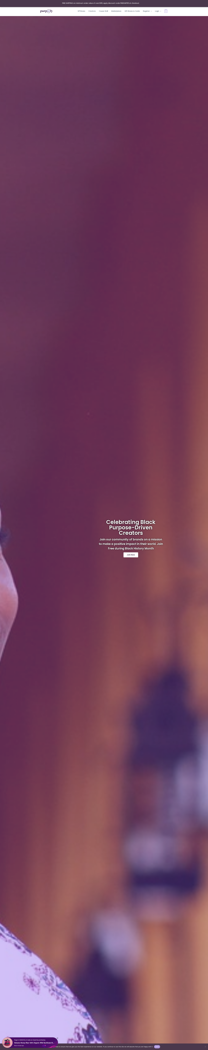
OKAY (157, 1047)
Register (146, 11)
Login (157, 11)
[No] (205, 1047)
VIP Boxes (81, 11)
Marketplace (116, 11)
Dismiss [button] (143, 3)
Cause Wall (103, 11)
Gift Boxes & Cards (132, 11)
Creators (92, 11)
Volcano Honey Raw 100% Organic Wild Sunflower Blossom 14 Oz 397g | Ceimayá (34, 1043)
